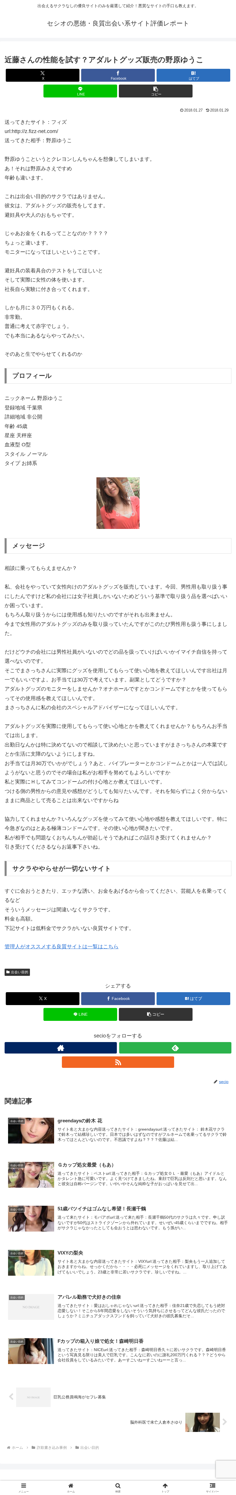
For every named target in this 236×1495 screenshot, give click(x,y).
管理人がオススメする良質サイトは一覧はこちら (62, 946)
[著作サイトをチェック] (61, 1048)
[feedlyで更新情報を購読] (175, 1048)
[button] (156, 91)
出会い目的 (19, 972)
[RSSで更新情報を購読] (118, 1062)
